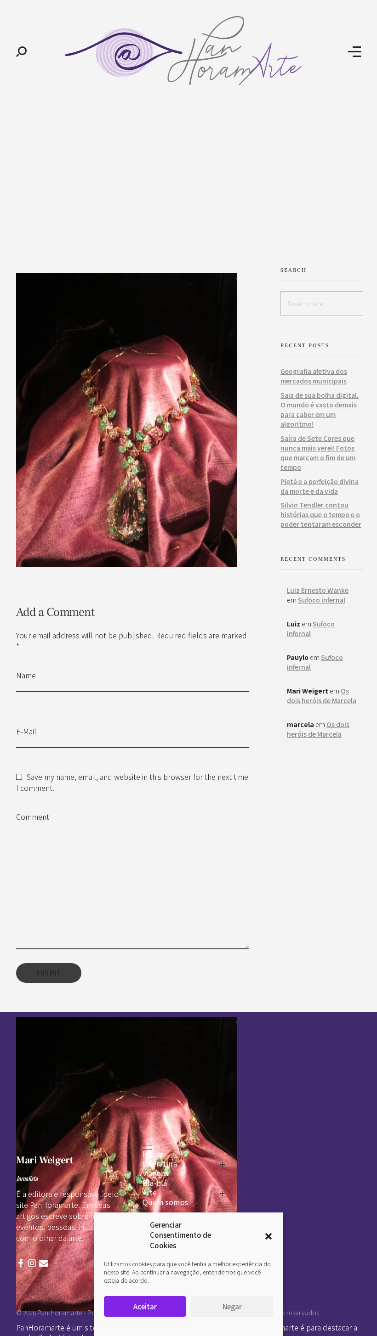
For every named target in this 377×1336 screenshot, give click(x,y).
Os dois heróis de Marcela (321, 695)
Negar (232, 1306)
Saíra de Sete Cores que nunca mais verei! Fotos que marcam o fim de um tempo (317, 453)
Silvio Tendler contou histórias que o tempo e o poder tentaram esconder (320, 514)
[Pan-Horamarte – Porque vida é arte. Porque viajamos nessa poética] (187, 50)
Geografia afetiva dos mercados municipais (313, 375)
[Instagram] (32, 1263)
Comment (32, 817)
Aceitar (145, 1306)
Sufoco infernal (321, 599)
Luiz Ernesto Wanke (317, 590)
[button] (268, 1235)
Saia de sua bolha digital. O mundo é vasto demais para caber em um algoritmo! (319, 409)
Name (26, 675)
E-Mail (26, 731)
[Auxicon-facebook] (20, 1263)
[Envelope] (43, 1263)
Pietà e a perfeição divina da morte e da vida (319, 486)
